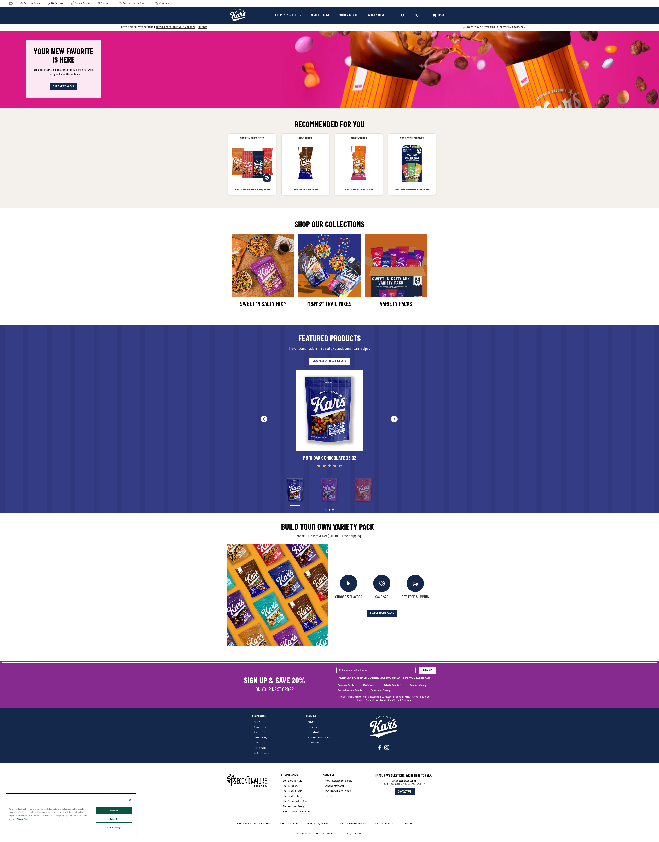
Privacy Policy (23, 819)
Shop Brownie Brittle (292, 780)
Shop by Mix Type (287, 15)
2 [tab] (329, 510)
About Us (311, 722)
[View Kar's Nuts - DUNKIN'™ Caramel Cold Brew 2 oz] (358, 163)
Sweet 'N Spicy (260, 732)
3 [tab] (333, 510)
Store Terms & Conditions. (400, 700)
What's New (376, 15)
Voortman (164, 3)
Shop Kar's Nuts (290, 786)
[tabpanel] (329, 419)
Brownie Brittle (31, 3)
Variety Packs (320, 15)
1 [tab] (326, 510)
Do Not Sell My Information (319, 823)
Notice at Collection (384, 823)
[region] (70, 815)
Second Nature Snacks (135, 3)
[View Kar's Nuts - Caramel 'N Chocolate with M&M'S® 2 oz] (305, 163)
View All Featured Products (329, 361)
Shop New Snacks (63, 86)
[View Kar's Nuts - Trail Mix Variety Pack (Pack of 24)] (411, 163)
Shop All (257, 722)
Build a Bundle (349, 15)
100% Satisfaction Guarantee (338, 780)
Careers (328, 796)
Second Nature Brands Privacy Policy (254, 823)
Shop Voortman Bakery (293, 806)
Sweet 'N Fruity (260, 737)
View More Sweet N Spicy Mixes (252, 189)
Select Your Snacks (382, 613)
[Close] (130, 800)
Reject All (114, 819)
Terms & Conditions (289, 823)
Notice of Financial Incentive (370, 700)
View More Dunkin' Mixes (358, 189)
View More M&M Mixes (305, 189)
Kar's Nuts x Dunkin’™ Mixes (319, 737)
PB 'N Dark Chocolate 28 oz (329, 458)
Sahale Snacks (82, 3)
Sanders (105, 3)
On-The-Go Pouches (262, 753)
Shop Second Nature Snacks (296, 801)
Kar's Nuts (57, 3)
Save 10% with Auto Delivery (338, 791)
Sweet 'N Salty (260, 727)
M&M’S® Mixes (313, 743)
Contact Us (404, 791)
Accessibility (407, 823)
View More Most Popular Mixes (412, 189)
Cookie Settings (114, 828)
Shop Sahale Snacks (292, 791)
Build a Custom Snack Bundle (296, 811)
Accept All (114, 811)
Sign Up (427, 670)
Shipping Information (334, 786)
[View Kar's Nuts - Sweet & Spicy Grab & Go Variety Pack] (252, 163)
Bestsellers (312, 727)
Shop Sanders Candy (292, 796)
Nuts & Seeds (259, 743)
